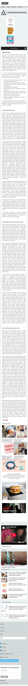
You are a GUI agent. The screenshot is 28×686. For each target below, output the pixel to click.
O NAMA (2, 627)
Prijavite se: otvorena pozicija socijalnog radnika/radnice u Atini (7, 457)
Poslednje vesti (6, 569)
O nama (8, 6)
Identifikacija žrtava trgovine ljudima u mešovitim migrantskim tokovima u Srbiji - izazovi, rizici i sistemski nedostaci (14, 608)
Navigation (14, 48)
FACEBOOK (4, 643)
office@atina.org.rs (8, 653)
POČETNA (2, 624)
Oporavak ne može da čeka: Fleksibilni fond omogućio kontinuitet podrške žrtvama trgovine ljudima (7, 441)
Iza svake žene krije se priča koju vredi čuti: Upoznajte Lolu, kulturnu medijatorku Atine (19, 459)
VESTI (1, 634)
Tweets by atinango (4, 683)
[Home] (14, 14)
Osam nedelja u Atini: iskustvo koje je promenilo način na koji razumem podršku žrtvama (19, 441)
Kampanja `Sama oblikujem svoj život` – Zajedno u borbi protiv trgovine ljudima (13, 566)
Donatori (14, 6)
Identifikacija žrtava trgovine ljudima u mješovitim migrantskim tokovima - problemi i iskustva (18, 616)
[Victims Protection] (4, 420)
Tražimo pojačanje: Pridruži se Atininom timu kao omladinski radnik (17, 584)
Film (3, 524)
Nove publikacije (6, 602)
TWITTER (3, 647)
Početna (3, 6)
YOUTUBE (3, 650)
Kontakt (20, 6)
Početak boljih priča (6, 546)
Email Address (4, 670)
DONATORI (2, 631)
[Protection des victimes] (7, 420)
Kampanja (4, 550)
